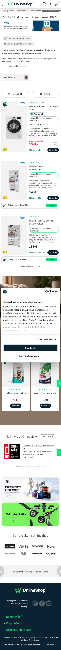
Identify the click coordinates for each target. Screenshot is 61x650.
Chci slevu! (51, 205)
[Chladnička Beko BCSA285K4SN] (14, 180)
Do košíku (53, 150)
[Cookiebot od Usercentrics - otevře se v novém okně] (45, 292)
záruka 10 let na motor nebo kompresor (41, 119)
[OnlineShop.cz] (20, 4)
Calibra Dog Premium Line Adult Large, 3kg (16, 395)
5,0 (36, 102)
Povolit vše (30, 348)
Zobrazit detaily (44, 339)
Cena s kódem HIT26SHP (36, 141)
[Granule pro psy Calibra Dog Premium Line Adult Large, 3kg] (16, 372)
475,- (26, 205)
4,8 (36, 162)
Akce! (4, 11)
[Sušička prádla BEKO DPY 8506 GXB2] (14, 127)
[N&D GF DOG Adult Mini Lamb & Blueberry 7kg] (45, 372)
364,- (26, 259)
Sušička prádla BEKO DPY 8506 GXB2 (43, 108)
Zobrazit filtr (17, 94)
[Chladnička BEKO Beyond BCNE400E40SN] (14, 235)
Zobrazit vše (47, 436)
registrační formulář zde (17, 66)
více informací (28, 457)
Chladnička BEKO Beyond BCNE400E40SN (41, 222)
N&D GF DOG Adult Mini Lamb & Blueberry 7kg (45, 395)
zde (55, 645)
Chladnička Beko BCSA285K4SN (37, 168)
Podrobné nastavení (29, 356)
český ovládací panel (38, 124)
